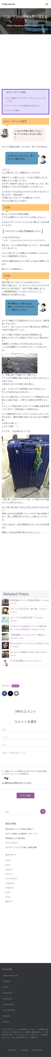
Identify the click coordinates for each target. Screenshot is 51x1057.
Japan (7, 865)
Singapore (9, 888)
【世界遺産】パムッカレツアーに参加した (28, 635)
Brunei (8, 860)
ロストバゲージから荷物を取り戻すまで (23, 106)
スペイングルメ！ (12, 843)
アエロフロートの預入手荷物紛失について (23, 231)
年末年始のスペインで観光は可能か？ (26, 600)
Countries (24, 1050)
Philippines (36, 661)
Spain (14, 603)
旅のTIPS (15, 686)
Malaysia (13, 612)
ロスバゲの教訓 (12, 110)
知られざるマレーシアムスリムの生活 (26, 643)
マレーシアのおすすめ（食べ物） (24, 609)
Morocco (9, 874)
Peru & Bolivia (11, 878)
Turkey (42, 629)
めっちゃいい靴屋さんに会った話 (24, 652)
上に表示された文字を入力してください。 (17, 783)
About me (12, 1050)
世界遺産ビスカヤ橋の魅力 (15, 838)
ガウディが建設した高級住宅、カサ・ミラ (21, 834)
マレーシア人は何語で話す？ (22, 617)
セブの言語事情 (16, 661)
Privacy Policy (37, 1050)
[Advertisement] (25, 63)
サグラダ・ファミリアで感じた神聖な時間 (21, 847)
